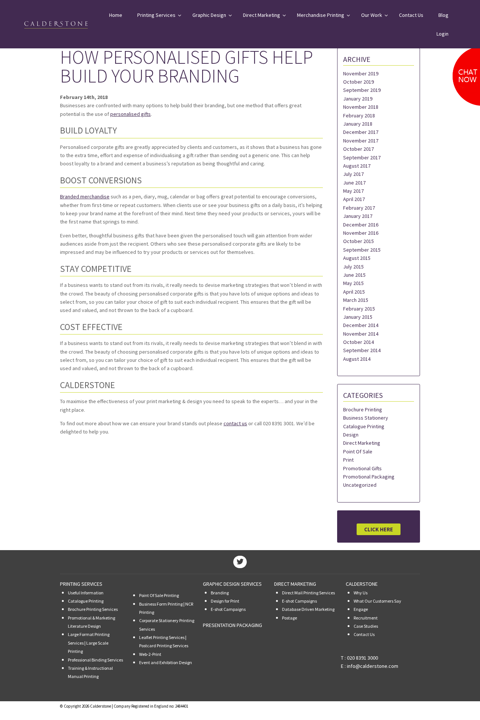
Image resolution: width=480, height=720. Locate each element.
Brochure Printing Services (93, 609)
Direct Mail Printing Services (308, 593)
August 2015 (356, 258)
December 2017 (360, 132)
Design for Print (225, 601)
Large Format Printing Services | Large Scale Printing (89, 643)
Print (348, 459)
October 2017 (358, 149)
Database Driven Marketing (308, 609)
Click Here (378, 529)
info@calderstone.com (372, 666)
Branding (220, 593)
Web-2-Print (150, 654)
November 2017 (360, 140)
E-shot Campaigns (228, 609)
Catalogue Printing (363, 426)
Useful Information (86, 593)
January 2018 (357, 123)
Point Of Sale (357, 451)
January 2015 (357, 317)
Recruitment (366, 618)
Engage (361, 609)
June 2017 (354, 182)
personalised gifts (130, 114)
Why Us (361, 593)
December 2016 (360, 224)
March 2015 (355, 300)
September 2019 (362, 90)
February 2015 (359, 308)
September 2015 (362, 249)
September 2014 (362, 350)
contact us (235, 423)
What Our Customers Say (377, 601)
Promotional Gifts (362, 468)
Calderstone (362, 583)
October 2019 (358, 81)
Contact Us (364, 634)
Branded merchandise (85, 196)
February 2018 (359, 115)
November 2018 (360, 107)
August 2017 (356, 165)
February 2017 (359, 207)
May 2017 (353, 191)
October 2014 (358, 342)
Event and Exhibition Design (165, 662)
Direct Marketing (361, 443)
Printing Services (81, 583)
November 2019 (360, 73)
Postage (289, 618)
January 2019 (357, 98)
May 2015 (353, 283)
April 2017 (354, 199)
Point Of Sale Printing (159, 595)
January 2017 (357, 216)
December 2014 (360, 325)
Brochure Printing (362, 409)
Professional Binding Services (95, 660)
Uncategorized (359, 485)
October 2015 (358, 241)
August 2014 (356, 359)
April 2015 (354, 291)
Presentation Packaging (232, 625)
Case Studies (366, 626)
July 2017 (353, 174)
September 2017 (362, 157)
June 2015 (354, 275)
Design (350, 434)
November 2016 (360, 233)
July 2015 (353, 266)
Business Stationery (365, 417)
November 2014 (360, 333)
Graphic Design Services (232, 583)
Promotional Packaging (368, 476)
